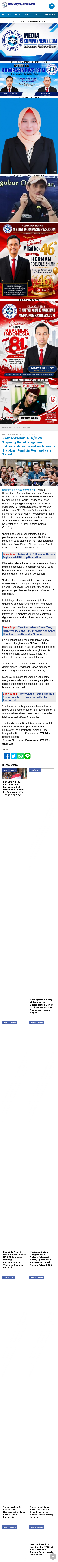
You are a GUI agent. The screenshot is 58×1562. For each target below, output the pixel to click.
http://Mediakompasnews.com (18, 489)
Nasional (26, 427)
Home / (5, 427)
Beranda (6, 14)
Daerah (37, 14)
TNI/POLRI (50, 14)
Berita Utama (22, 14)
